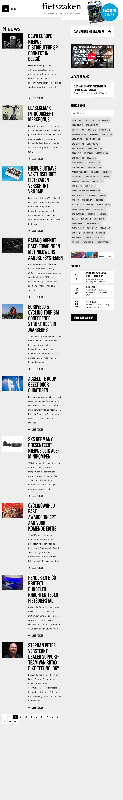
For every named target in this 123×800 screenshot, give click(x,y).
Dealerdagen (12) (78, 167)
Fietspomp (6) (88, 205)
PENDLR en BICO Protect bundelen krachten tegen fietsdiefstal (43, 589)
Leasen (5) (102, 214)
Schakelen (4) (99, 219)
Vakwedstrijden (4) (93, 223)
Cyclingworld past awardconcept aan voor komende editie (42, 517)
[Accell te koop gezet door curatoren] (12, 383)
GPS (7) (102, 195)
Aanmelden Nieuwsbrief (89, 32)
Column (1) (76, 242)
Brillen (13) (91, 158)
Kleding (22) (107, 134)
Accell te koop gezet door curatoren (42, 384)
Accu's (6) (75, 205)
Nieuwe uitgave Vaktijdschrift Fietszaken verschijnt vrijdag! (42, 180)
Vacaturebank (80, 77)
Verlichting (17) (78, 148)
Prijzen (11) (95, 172)
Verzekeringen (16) (95, 148)
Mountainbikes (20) (93, 139)
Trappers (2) (76, 237)
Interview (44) (104, 130)
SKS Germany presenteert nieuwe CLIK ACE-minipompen (43, 447)
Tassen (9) (105, 177)
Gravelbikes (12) (94, 167)
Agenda (75, 266)
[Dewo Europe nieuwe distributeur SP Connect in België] (12, 41)
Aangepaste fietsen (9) (80, 181)
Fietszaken (61, 6)
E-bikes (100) (89, 120)
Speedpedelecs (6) (103, 205)
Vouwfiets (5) (99, 209)
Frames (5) (91, 214)
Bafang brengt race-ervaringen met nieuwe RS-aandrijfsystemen (46, 249)
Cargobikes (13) (78, 158)
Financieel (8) (97, 181)
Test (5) (75, 219)
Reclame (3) (100, 233)
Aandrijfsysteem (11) (80, 172)
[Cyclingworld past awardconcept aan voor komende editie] (12, 510)
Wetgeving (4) (77, 223)
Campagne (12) (94, 162)
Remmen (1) (99, 237)
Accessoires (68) (92, 125)
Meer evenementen (83, 317)
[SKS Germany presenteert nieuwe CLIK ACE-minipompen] (12, 444)
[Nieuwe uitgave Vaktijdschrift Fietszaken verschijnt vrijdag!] (12, 173)
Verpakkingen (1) (103, 242)
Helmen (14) (88, 153)
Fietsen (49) (91, 130)
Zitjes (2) (88, 237)
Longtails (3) (105, 228)
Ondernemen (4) (78, 228)
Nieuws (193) (77, 120)
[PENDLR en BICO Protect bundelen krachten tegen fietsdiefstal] (12, 582)
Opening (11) (76, 177)
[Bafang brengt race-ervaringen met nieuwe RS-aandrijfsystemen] (12, 245)
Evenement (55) (78, 130)
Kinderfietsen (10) (92, 177)
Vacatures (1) (88, 242)
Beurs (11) (107, 172)
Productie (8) (90, 186)
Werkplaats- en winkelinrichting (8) (86, 191)
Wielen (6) (99, 200)
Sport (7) (75, 200)
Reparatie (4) (86, 219)
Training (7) (92, 195)
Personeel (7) (87, 200)
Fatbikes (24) (94, 134)
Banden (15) (76, 153)
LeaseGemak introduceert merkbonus (41, 113)
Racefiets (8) (77, 186)
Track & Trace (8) (78, 195)
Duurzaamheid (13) (79, 162)
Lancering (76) (77, 125)
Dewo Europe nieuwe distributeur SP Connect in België (43, 47)
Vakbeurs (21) (77, 139)
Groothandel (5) (78, 214)
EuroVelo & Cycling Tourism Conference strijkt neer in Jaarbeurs (43, 318)
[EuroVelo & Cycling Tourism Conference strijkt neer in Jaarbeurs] (12, 311)
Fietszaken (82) (103, 120)
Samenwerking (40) (79, 134)
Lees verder (37, 98)
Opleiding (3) (88, 233)
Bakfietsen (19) (78, 144)
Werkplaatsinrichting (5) (81, 209)
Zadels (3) (76, 233)
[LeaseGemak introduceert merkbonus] (12, 112)
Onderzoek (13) (102, 153)
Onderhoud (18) (92, 144)
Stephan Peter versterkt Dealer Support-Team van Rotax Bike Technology (43, 656)
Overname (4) (92, 228)
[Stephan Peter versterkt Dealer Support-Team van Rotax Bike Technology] (12, 650)
